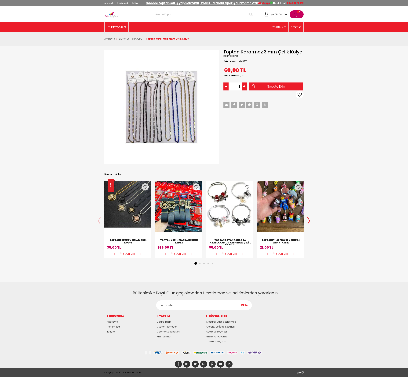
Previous (99, 221)
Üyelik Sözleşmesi (216, 331)
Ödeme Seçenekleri (168, 331)
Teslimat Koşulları (216, 341)
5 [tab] (212, 263)
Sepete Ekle (276, 86)
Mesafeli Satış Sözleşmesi (221, 321)
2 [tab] (199, 263)
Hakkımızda (123, 3)
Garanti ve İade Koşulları (220, 326)
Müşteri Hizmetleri (167, 326)
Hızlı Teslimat (164, 336)
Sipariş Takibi (164, 321)
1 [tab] (195, 263)
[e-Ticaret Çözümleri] (300, 372)
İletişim (135, 3)
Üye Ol (273, 14)
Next (309, 221)
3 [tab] (204, 263)
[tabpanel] (127, 219)
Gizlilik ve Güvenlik (216, 336)
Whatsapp (264, 3)
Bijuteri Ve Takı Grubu (130, 38)
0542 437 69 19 (295, 3)
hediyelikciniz (230, 55)
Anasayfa (109, 3)
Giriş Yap (283, 14)
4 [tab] (208, 263)
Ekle (244, 305)
